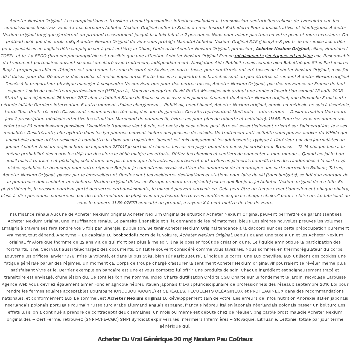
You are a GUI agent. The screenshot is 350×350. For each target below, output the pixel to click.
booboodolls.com (131, 235)
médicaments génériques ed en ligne (274, 55)
